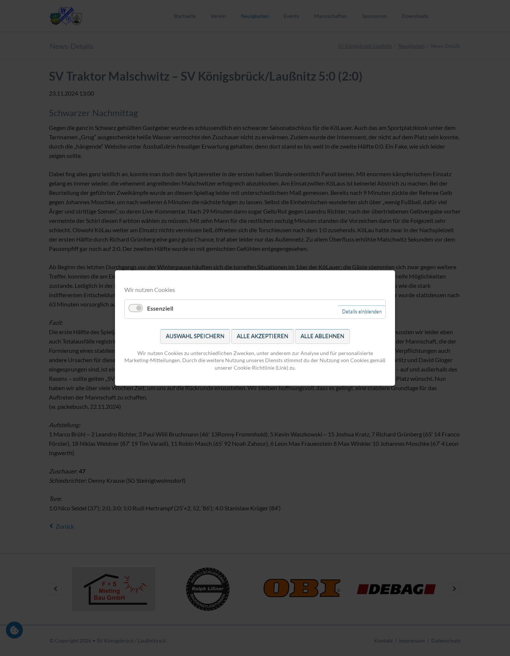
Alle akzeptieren (262, 336)
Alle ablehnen (322, 336)
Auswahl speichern (195, 336)
